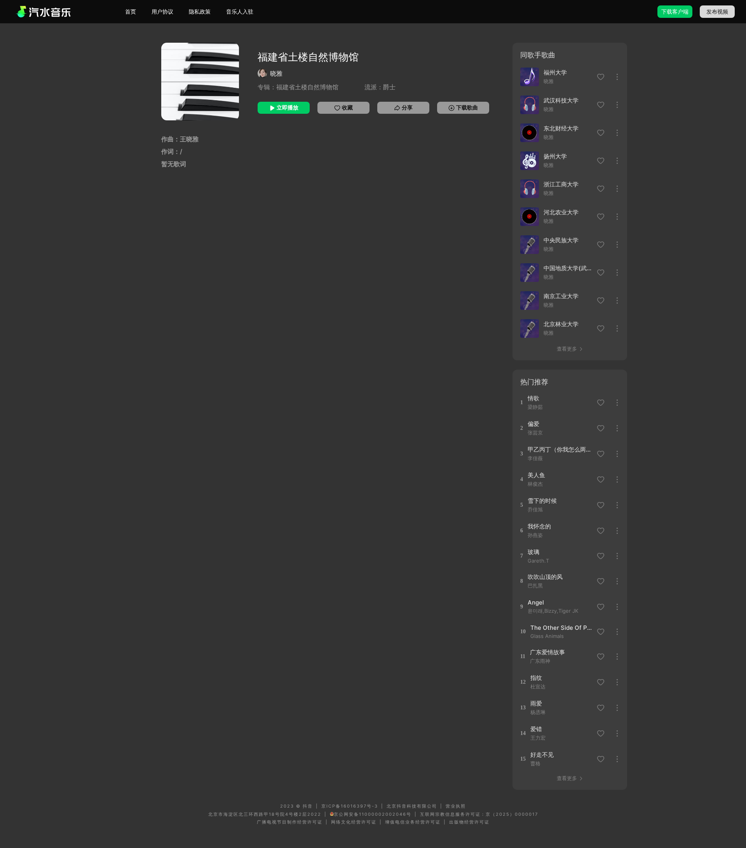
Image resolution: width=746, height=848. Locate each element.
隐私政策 (200, 11)
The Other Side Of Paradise (562, 627)
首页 (130, 11)
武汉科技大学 (561, 100)
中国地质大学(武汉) (568, 268)
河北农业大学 (561, 212)
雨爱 (536, 703)
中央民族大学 (561, 240)
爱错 (536, 729)
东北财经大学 (561, 128)
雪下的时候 (542, 500)
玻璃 (533, 552)
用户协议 (162, 11)
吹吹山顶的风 (545, 576)
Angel (536, 602)
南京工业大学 (561, 296)
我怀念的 (539, 526)
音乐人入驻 (239, 11)
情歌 (533, 398)
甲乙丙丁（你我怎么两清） (560, 449)
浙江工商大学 (561, 184)
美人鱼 (536, 475)
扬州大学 (555, 156)
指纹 (536, 677)
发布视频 (717, 11)
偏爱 (533, 423)
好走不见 (542, 754)
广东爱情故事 (547, 652)
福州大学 (555, 72)
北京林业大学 (561, 324)
